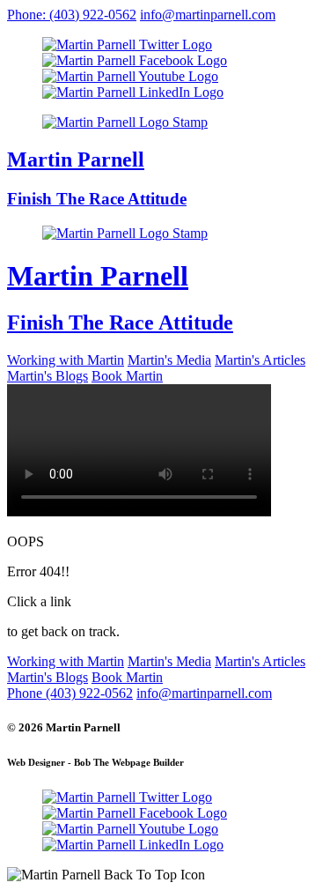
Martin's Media (169, 359)
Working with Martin (65, 359)
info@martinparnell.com (207, 14)
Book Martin (127, 375)
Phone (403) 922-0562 (70, 693)
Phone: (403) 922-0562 (71, 14)
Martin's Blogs (47, 375)
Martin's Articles (260, 359)
